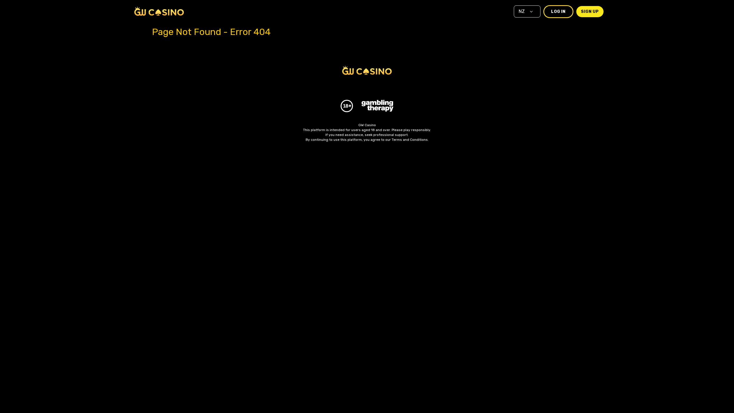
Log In (558, 11)
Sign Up (590, 11)
